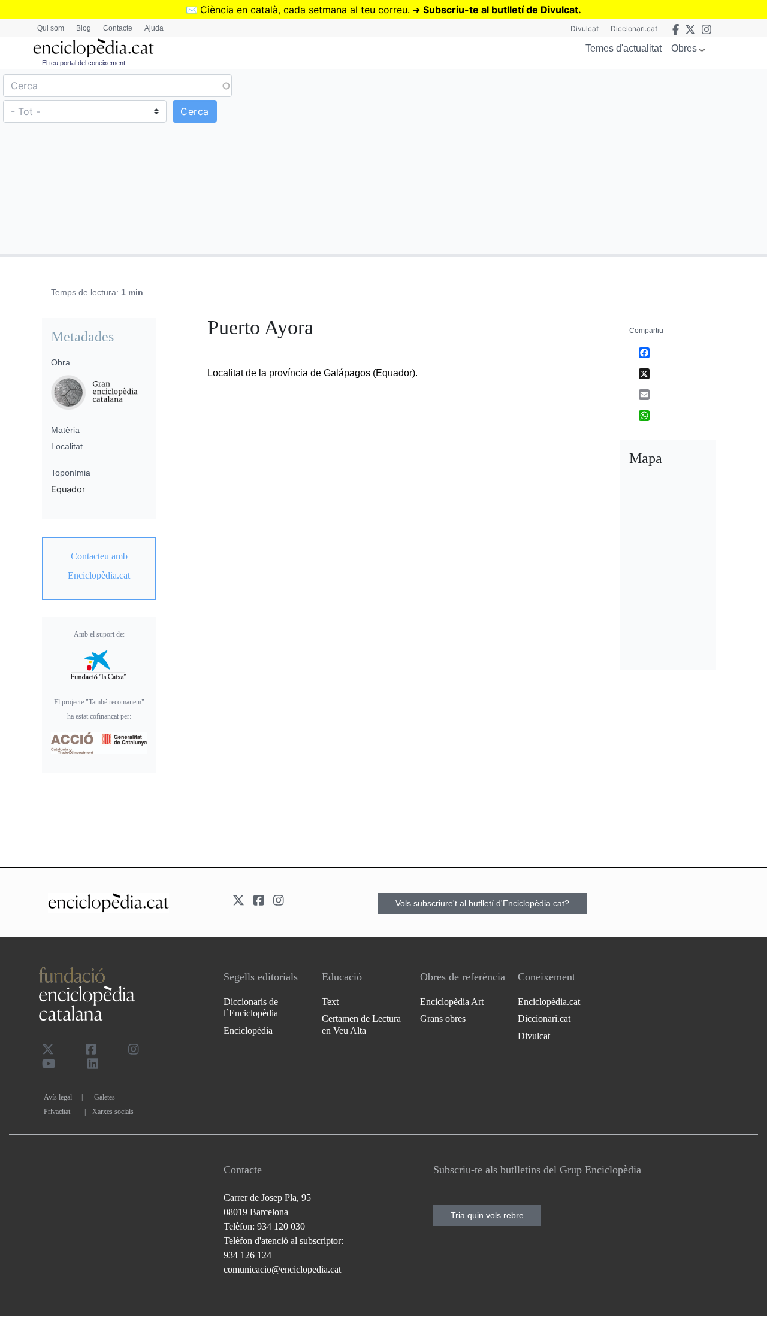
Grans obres (443, 1018)
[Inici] (93, 48)
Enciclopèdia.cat (549, 1002)
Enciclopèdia (248, 1030)
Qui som (50, 28)
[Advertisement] (574, 161)
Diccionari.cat (634, 28)
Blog (83, 28)
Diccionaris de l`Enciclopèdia (251, 1007)
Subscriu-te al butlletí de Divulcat (500, 10)
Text (330, 1002)
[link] (99, 566)
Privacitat (57, 1111)
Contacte (117, 28)
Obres (684, 48)
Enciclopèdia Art (452, 1002)
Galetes (104, 1097)
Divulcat (584, 28)
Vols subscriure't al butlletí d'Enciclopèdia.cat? (482, 903)
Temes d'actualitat (623, 48)
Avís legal (58, 1097)
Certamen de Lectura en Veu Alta (361, 1024)
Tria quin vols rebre (487, 1215)
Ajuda (154, 28)
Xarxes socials (113, 1111)
